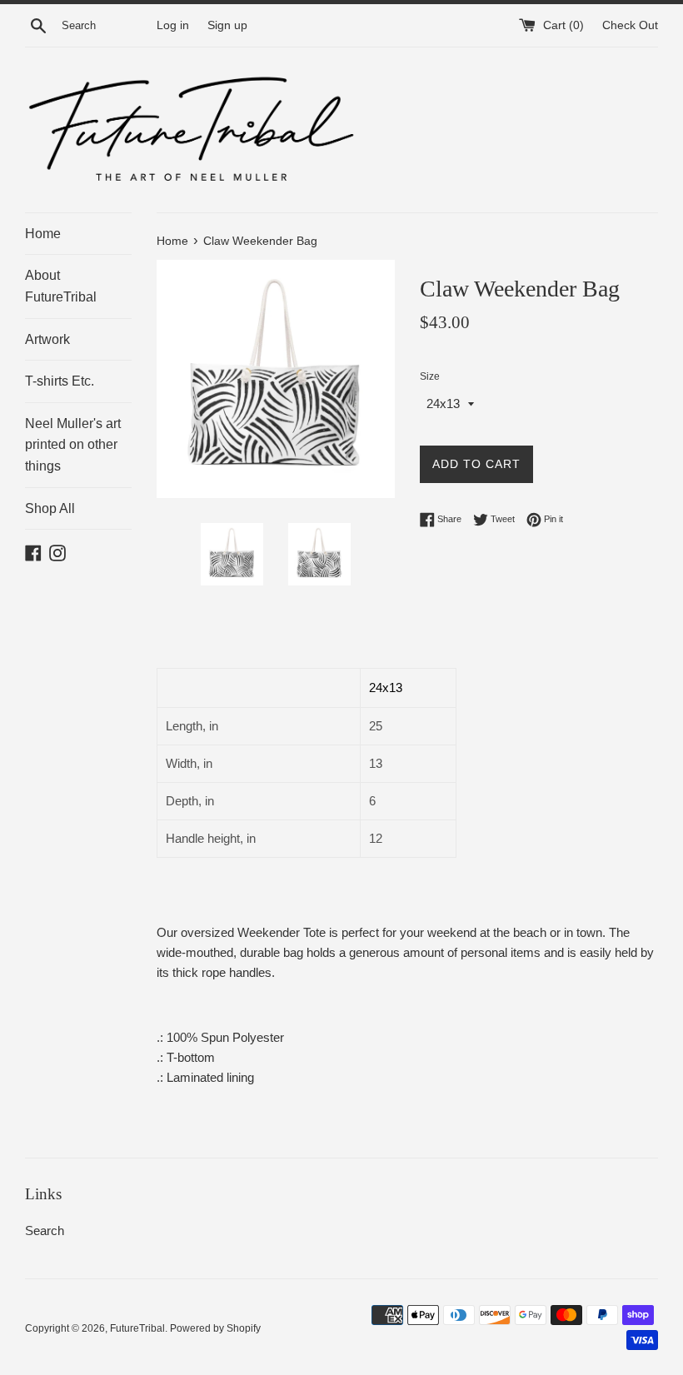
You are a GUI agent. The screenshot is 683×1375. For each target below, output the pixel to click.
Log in (173, 25)
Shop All (50, 508)
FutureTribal (137, 1328)
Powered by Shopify (215, 1328)
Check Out (630, 25)
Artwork (47, 339)
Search (44, 1230)
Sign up (227, 25)
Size (430, 376)
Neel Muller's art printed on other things (73, 444)
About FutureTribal (61, 286)
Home (43, 234)
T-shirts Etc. (59, 381)
